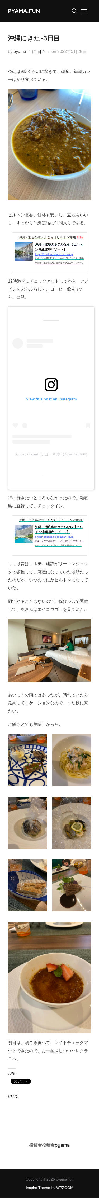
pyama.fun (24, 11)
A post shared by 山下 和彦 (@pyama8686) (51, 454)
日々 (41, 51)
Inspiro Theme (38, 1188)
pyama (19, 51)
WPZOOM (64, 1188)
